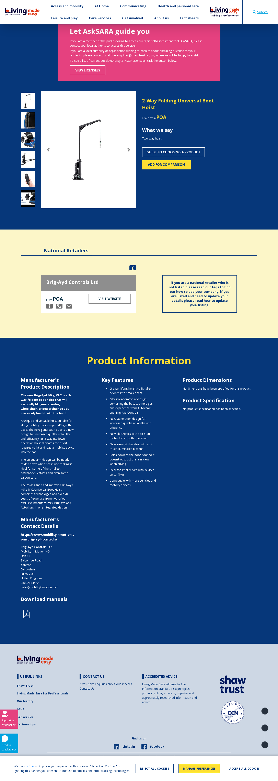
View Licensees (87, 70)
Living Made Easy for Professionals (42, 693)
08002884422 (30, 583)
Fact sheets (189, 18)
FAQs (20, 709)
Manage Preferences (199, 768)
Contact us (25, 716)
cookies (29, 766)
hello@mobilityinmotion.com (39, 587)
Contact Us (87, 688)
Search (262, 12)
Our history (25, 701)
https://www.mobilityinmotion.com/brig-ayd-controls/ (47, 537)
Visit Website (110, 299)
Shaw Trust (25, 686)
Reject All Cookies (154, 768)
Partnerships (26, 724)
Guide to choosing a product (173, 152)
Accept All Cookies (244, 768)
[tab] (66, 247)
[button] (48, 149)
